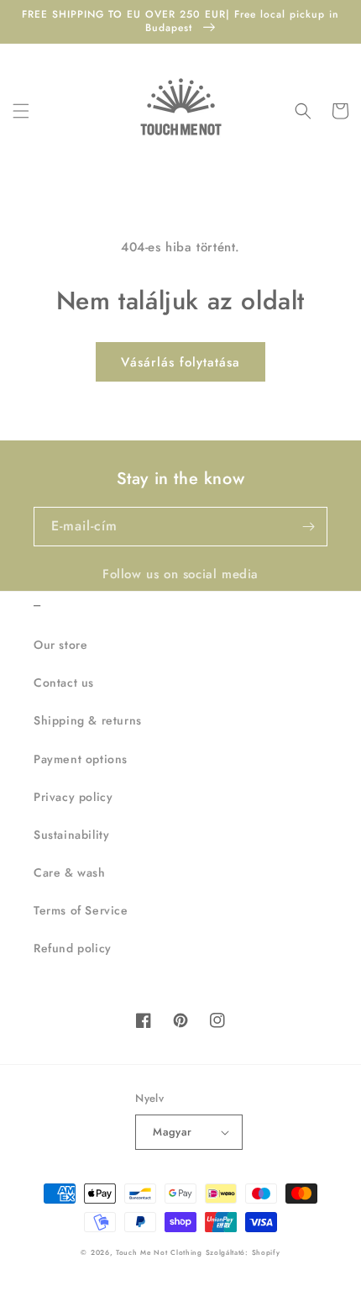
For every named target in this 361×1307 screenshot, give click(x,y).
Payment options (81, 759)
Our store (60, 644)
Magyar (172, 1132)
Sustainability (71, 834)
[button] (21, 110)
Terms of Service (81, 910)
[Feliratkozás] (308, 526)
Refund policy (73, 948)
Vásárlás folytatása (180, 362)
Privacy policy (73, 796)
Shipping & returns (88, 720)
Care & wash (70, 872)
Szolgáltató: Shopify (243, 1252)
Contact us (64, 682)
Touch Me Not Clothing (160, 1252)
